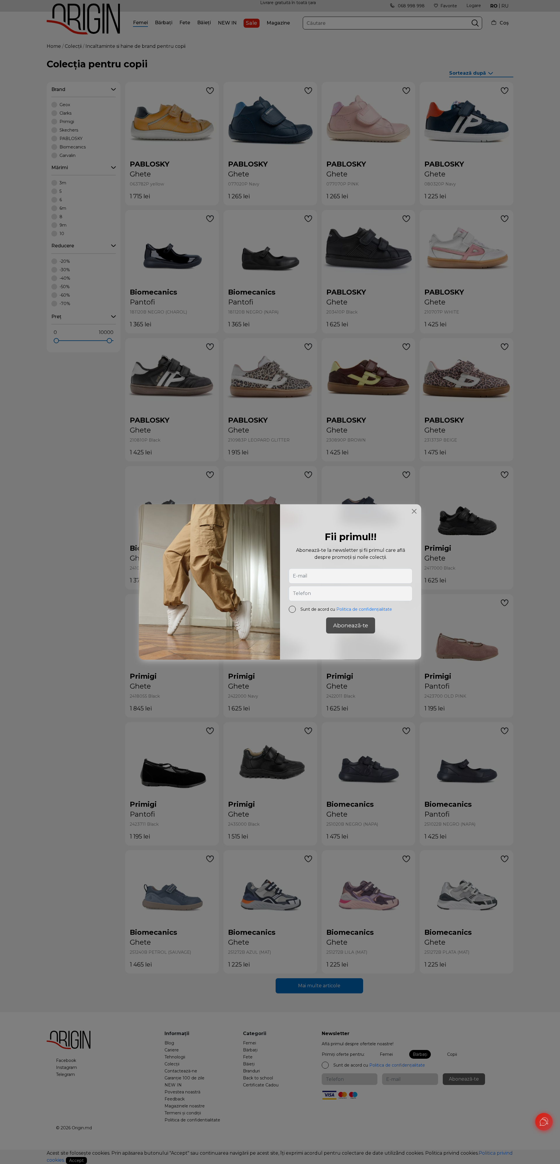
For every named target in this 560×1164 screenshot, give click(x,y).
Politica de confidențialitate (364, 609)
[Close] (414, 511)
